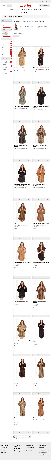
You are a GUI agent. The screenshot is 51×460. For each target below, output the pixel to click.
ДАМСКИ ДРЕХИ (14, 9)
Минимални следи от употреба (5, 66)
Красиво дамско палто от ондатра (20, 68)
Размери (3, 450)
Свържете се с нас (18, 448)
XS (3, 43)
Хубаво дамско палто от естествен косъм (20, 379)
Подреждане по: (47, 37)
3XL (4, 56)
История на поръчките (44, 450)
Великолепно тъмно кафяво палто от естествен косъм (22, 185)
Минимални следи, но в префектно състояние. (5, 71)
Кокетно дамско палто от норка (41, 223)
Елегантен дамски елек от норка (41, 262)
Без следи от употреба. (5, 62)
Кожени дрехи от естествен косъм (15, 16)
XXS (4, 41)
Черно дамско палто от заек (21, 301)
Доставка (3, 452)
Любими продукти (43, 452)
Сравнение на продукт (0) (19, 33)
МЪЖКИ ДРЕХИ (27, 9)
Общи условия (4, 447)
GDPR (40, 449)
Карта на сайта (17, 451)
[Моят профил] (42, 1)
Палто (15, 223)
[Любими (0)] (44, 1)
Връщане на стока (18, 450)
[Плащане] (48, 1)
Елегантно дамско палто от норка (41, 417)
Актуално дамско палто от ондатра (39, 379)
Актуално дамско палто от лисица (39, 185)
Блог (32, 12)
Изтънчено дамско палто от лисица (40, 146)
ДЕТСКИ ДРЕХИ (22, 12)
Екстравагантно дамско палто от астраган (41, 107)
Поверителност (5, 449)
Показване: (48, 41)
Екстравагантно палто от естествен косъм (20, 418)
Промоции (28, 449)
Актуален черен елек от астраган (41, 67)
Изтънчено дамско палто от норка (40, 340)
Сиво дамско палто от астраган (21, 106)
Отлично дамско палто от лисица (22, 340)
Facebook (29, 450)
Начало (4, 16)
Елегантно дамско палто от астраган (39, 302)
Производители (30, 447)
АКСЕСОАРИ (38, 9)
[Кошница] (46, 1)
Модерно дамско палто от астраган (20, 146)
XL (3, 51)
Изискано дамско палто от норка (22, 262)
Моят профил (42, 447)
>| (18, 438)
